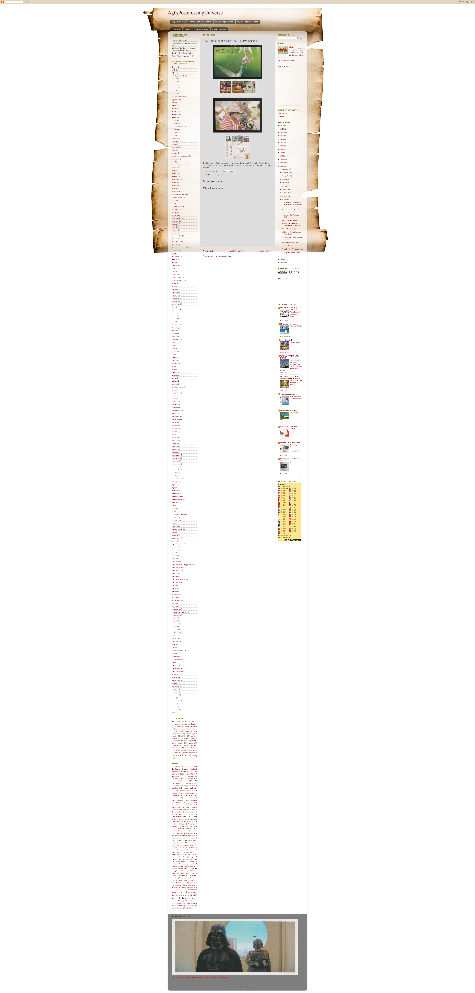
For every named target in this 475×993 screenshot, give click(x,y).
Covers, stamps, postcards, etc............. (289, 460)
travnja (285, 196)
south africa (176, 609)
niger (174, 485)
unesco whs (178, 755)
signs (181, 866)
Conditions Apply (219, 29)
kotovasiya (192, 734)
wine (189, 905)
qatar (173, 541)
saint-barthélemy (178, 567)
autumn (190, 778)
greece (174, 295)
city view (175, 798)
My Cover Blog (178, 22)
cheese (193, 793)
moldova (175, 446)
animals (190, 771)
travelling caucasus (177, 887)
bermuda (175, 147)
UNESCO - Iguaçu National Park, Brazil (291, 233)
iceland (174, 333)
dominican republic (178, 248)
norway (174, 502)
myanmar (175, 467)
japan (174, 366)
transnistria (176, 656)
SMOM (174, 67)
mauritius (175, 440)
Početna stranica (236, 250)
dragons (189, 803)
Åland (174, 713)
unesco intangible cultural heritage (184, 752)
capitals (175, 788)
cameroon (175, 185)
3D (173, 767)
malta (174, 434)
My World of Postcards (288, 410)
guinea (174, 316)
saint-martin (176, 570)
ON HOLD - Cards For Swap (196, 29)
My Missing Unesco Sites (247, 22)
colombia (175, 209)
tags (192, 875)
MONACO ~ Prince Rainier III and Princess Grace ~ (295, 313)
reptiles (190, 743)
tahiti (174, 635)
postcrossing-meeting (179, 854)
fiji (173, 268)
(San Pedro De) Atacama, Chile (290, 216)
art (185, 776)
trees (181, 892)
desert (187, 800)
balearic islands (177, 126)
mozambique (176, 464)
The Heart (176, 29)
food (187, 731)
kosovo (174, 384)
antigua (174, 94)
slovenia (175, 606)
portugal (175, 535)
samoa (174, 573)
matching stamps (178, 826)
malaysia (175, 425)
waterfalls (190, 903)
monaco (174, 449)
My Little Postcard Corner (290, 442)
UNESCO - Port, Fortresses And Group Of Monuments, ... (292, 204)
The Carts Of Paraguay (289, 229)
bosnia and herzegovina (180, 156)
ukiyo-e (178, 750)
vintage (194, 901)
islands (190, 817)
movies (194, 738)
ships (175, 866)
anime (176, 724)
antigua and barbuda (179, 97)
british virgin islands (179, 165)
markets (192, 824)
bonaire (174, 153)
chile (173, 200)
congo (174, 212)
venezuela (175, 692)
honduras (175, 325)
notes (177, 845)
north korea (176, 493)
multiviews (184, 835)
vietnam (175, 695)
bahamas (175, 120)
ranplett (237, 987)
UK (173, 73)
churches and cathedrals (182, 795)
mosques (194, 831)
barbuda (175, 135)
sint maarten (176, 600)
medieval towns (184, 828)
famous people (184, 809)
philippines (176, 526)
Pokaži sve (300, 476)
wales (174, 698)
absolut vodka (193, 722)
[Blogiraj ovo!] (227, 171)
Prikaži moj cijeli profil (286, 60)
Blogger (249, 987)
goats (193, 812)
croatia (174, 224)
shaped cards (193, 864)
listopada (285, 176)
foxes (187, 812)
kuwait (174, 390)
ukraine (174, 677)
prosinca (285, 169)
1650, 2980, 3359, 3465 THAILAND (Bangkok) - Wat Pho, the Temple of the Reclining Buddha (291, 365)
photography (176, 852)
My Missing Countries (224, 22)
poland (174, 532)
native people (177, 743)
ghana (174, 289)
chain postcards (192, 790)
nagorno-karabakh (178, 470)
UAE (173, 70)
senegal (174, 588)
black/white (176, 783)
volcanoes (179, 903)
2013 (282, 163)
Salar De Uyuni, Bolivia (290, 220)
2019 (282, 146)
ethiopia (175, 262)
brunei (174, 168)
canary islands (177, 191)
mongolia (175, 452)
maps (183, 735)
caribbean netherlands (179, 194)
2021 (282, 139)
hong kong (175, 328)
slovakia (175, 603)
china (174, 203)
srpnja (284, 186)
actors (186, 769)
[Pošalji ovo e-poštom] (224, 171)
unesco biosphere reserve (190, 750)
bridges (194, 783)
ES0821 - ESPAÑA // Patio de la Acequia (296, 382)
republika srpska (177, 544)
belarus (174, 138)
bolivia (174, 150)
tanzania (175, 644)
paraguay (175, 520)
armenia (175, 102)
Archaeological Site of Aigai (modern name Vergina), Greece (295, 448)
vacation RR (176, 901)
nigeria (174, 487)
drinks (179, 726)
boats (186, 783)
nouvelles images (188, 845)
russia (174, 553)
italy (173, 357)
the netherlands (177, 650)
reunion (174, 547)
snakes (184, 745)
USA (173, 79)
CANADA (293, 428)
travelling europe (190, 887)
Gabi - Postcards (286, 340)
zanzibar (175, 707)
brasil (174, 162)
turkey (174, 665)
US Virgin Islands (178, 76)
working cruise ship (184, 907)
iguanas (191, 814)
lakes (191, 819)
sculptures (184, 864)
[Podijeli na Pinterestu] (234, 171)
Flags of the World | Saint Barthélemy (296, 397)
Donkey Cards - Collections (200, 22)
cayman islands (177, 197)
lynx (177, 824)
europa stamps (192, 729)
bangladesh (176, 129)
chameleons (177, 793)
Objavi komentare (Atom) (222, 256)
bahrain (174, 123)
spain (174, 618)
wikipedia (281, 116)
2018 (282, 149)
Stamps (292, 463)
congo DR (175, 215)
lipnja (284, 189)
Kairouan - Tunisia (296, 326)
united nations (177, 680)
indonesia (175, 339)
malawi (174, 422)
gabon (174, 283)
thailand (175, 647)
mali (173, 431)
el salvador (175, 256)
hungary (175, 330)
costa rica (175, 221)
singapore (175, 597)
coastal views (188, 798)
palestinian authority (179, 514)
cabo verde (175, 179)
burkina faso (176, 173)
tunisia (174, 662)
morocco (175, 461)
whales (174, 905)
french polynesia (177, 280)
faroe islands (176, 265)
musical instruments (180, 838)
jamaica (174, 363)
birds (210, 175)
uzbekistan (175, 686)
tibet (173, 653)
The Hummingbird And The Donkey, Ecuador (291, 211)
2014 (282, 159)
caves (184, 790)
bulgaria (175, 171)
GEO (178, 766)
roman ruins (193, 859)
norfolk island (176, 490)
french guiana (176, 277)
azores (174, 117)
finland (174, 271)
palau (174, 511)
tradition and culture (180, 882)
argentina (175, 99)
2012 (282, 166)
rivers (183, 859)
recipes (192, 857)
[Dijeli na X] (229, 171)
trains (195, 883)
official (175, 847)
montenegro (176, 455)
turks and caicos (177, 671)
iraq (173, 345)
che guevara (186, 793)
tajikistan (175, 641)
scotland (175, 585)
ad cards (194, 769)
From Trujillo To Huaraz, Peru (292, 249)
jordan (174, 372)
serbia (174, 591)
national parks (189, 740)
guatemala (175, 310)
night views (179, 843)
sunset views (183, 875)
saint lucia (175, 561)
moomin (186, 831)
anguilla (175, 91)
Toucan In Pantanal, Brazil (291, 242)
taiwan (174, 638)
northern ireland (177, 499)
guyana (174, 319)
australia (175, 108)
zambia (174, 704)
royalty (192, 861)
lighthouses (176, 821)
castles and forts (190, 788)
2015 (282, 156)
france (174, 274)
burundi (174, 176)
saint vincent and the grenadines (183, 564)
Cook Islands (294, 412)
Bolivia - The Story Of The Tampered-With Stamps (291, 224)
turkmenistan (176, 668)
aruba (174, 105)
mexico (174, 443)
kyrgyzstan (175, 393)
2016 (282, 152)
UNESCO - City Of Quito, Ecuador (291, 253)
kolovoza (285, 182)
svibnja (285, 193)
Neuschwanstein (295, 342)
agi (292, 47)
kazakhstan (175, 375)
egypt (174, 254)
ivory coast (175, 360)
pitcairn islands (177, 529)
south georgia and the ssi (180, 612)
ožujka (284, 199)
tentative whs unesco (189, 878)
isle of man (175, 351)
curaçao (174, 230)
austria (174, 111)
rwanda (174, 556)
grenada (174, 301)
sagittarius (175, 745)
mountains (179, 833)
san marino (175, 576)
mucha (177, 740)
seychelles (175, 594)
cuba (173, 227)
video (186, 901)
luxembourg (176, 410)
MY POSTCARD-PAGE (289, 308)
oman (174, 505)
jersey (174, 369)
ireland (174, 348)
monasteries (176, 831)
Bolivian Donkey (288, 246)
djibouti (174, 245)
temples (174, 878)
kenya (174, 378)
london (186, 821)
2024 (282, 129)
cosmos (184, 724)
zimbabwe (175, 710)
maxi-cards (184, 738)
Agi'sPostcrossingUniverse (195, 12)
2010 (282, 262)
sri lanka (175, 621)
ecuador (221, 175)
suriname (175, 624)
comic (173, 800)
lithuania (175, 407)
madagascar (176, 419)
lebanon (174, 401)
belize (174, 144)
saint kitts (175, 558)
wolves (195, 905)
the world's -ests (181, 880)
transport (178, 885)
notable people (192, 843)
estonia (174, 259)
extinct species (180, 731)
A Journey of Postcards (288, 394)
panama (174, 517)
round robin (180, 861)
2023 (282, 132)
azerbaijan (175, 114)
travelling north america (178, 890)
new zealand (176, 479)
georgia (174, 286)
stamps (186, 871)
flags (193, 810)
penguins (191, 850)
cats (177, 790)
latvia (174, 399)
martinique (175, 437)
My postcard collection (288, 324)
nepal (174, 476)
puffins (184, 857)
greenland (175, 298)
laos (173, 396)
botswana (175, 159)
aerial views (178, 771)
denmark (175, 239)
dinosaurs (194, 800)
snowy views (189, 866)
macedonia (175, 416)
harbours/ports (177, 814)
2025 (282, 125)
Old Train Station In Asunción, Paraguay (292, 238)
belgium (175, 141)
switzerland (176, 633)
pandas (183, 850)
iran (173, 342)
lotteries (194, 821)
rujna (284, 179)
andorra (174, 88)
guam (174, 307)
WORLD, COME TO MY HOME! (289, 357)
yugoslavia (175, 701)
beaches (174, 781)
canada (174, 188)
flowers (174, 812)
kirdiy (183, 734)
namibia (175, 473)
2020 (282, 142)
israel (174, 354)
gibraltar (175, 292)
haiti (173, 322)
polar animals (190, 852)
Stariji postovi (266, 250)
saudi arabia (176, 582)
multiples (174, 835)
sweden (174, 630)
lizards (174, 736)
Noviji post (208, 250)
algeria (174, 85)
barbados (175, 132)
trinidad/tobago (177, 659)
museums (194, 835)
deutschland (176, 242)
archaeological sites (186, 773)
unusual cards (189, 898)
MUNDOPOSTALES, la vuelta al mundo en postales (290, 377)
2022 (282, 135)
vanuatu (174, 689)
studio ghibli (185, 873)
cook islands (176, 218)
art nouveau (193, 776)
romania (175, 550)
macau (174, 413)
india (173, 336)
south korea (176, 615)
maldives (175, 428)
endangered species (190, 726)
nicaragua (175, 482)
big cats (184, 781)
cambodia (175, 182)
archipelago (176, 776)
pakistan (175, 508)
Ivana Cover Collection (288, 426)
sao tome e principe (178, 579)
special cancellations (179, 868)
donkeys (215, 175)
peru (173, 523)
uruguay (175, 683)
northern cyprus (177, 496)
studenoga (286, 172)
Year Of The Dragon (179, 721)
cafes (193, 786)
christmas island (177, 206)
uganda (174, 674)
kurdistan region (177, 387)
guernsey (175, 313)
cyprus (174, 233)
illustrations (177, 816)
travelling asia (190, 885)
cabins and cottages (182, 786)
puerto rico (175, 538)
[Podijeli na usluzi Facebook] (231, 171)
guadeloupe (176, 304)
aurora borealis (179, 779)
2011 (282, 259)
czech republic (177, 236)
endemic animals (180, 729)
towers (193, 880)
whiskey (194, 755)
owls (184, 847)
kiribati (174, 381)
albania (174, 82)
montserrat (175, 458)
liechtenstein (176, 404)
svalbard (175, 627)
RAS (185, 766)
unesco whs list (283, 113)
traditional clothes (191, 748)
